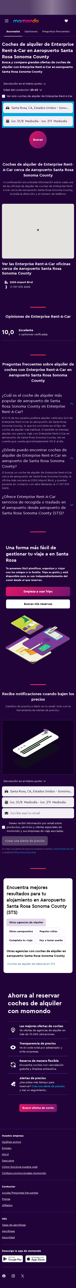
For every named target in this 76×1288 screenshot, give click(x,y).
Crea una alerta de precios (48, 1086)
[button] (6, 21)
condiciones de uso (63, 849)
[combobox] (25, 84)
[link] (38, 591)
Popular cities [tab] (48, 931)
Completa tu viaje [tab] (21, 940)
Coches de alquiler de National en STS (31, 964)
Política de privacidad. (24, 852)
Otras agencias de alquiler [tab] (26, 922)
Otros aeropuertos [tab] (21, 931)
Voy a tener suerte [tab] (51, 940)
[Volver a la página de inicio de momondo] (26, 21)
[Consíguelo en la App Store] (35, 1258)
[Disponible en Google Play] (12, 1258)
